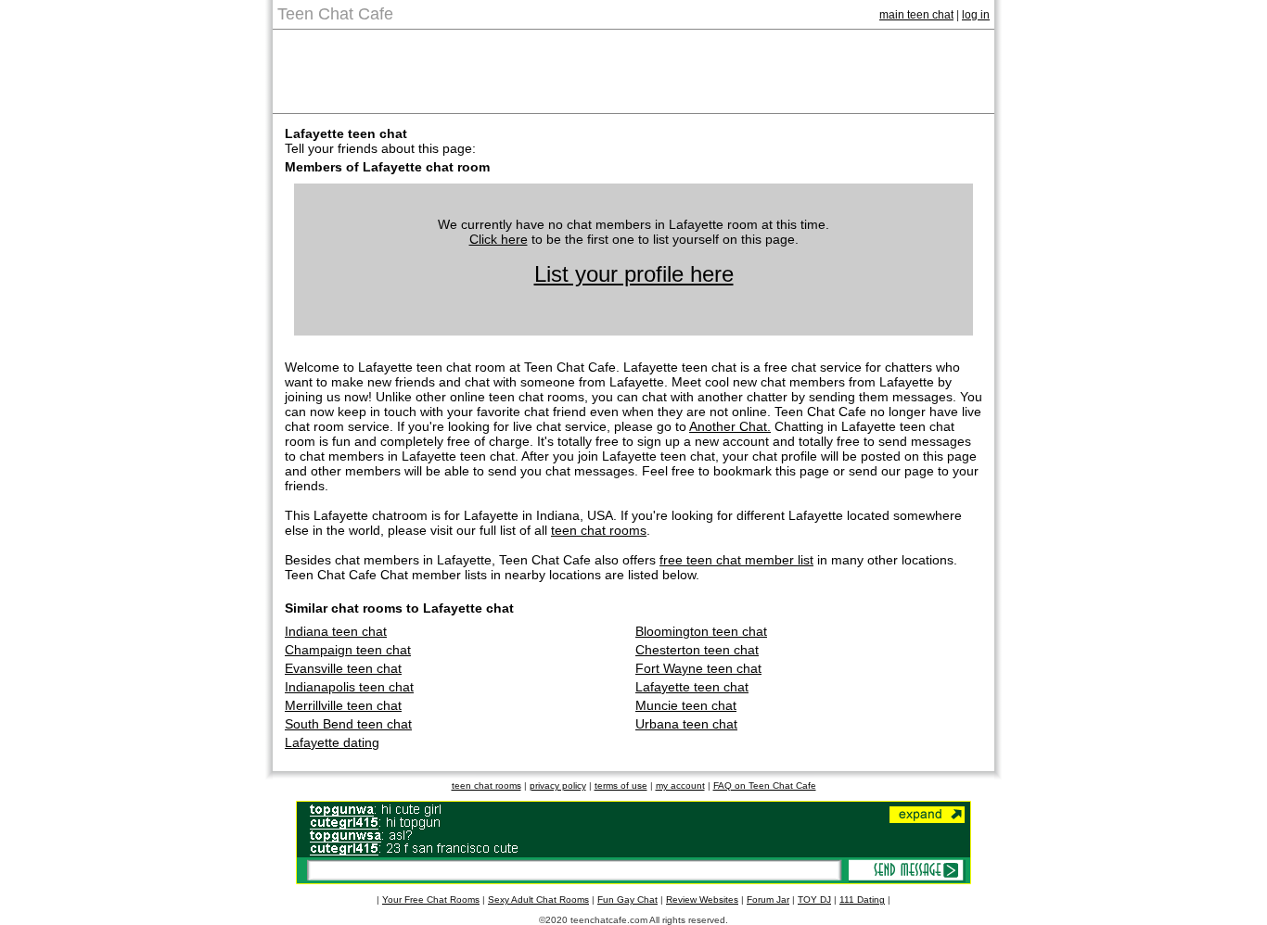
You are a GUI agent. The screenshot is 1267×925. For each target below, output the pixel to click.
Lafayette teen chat (692, 686)
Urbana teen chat (686, 723)
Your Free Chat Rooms (431, 899)
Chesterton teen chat (697, 649)
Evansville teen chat (343, 668)
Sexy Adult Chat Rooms (538, 899)
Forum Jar (768, 899)
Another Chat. (730, 426)
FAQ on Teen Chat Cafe (764, 785)
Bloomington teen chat (701, 631)
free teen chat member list (736, 559)
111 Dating (862, 899)
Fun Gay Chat (627, 899)
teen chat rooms (598, 530)
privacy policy (558, 785)
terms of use (621, 785)
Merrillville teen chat (343, 705)
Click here (498, 239)
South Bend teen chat (348, 723)
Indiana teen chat (336, 631)
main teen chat (916, 14)
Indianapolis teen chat (349, 686)
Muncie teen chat (685, 705)
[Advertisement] (633, 71)
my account (680, 785)
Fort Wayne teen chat (698, 668)
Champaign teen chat (348, 649)
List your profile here (634, 273)
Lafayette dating (332, 742)
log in (976, 14)
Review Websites (702, 899)
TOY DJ (814, 899)
